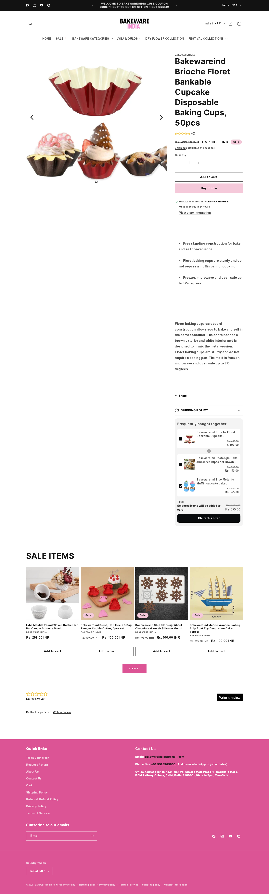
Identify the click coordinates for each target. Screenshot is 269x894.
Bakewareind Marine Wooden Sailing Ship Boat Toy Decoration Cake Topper (215, 628)
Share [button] (183, 395)
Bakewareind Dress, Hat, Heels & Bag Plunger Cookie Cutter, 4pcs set (106, 626)
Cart (29, 785)
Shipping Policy (37, 792)
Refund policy (87, 885)
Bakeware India (43, 885)
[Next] (161, 117)
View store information (195, 212)
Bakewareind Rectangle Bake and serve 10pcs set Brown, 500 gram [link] (217, 460)
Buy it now (209, 188)
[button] (30, 23)
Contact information (176, 885)
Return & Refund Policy (42, 799)
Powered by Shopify (64, 885)
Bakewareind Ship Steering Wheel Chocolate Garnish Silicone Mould (158, 626)
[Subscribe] (92, 835)
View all (134, 668)
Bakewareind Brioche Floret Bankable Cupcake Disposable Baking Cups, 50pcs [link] (216, 434)
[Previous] (32, 117)
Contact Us (34, 778)
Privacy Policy (36, 806)
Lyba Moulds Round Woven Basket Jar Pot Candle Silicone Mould (52, 626)
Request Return (37, 764)
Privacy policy (107, 885)
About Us (32, 771)
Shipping (180, 148)
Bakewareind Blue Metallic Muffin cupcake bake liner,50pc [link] (215, 481)
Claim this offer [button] (209, 518)
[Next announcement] (176, 5)
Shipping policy (151, 885)
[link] (189, 438)
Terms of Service (38, 813)
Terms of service (128, 885)
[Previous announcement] (92, 5)
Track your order (37, 757)
